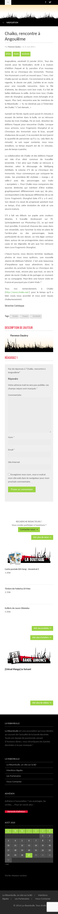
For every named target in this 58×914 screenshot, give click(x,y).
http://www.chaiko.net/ (17, 292)
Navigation (12, 22)
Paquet (25, 316)
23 (50, 850)
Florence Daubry (14, 47)
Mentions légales (14, 770)
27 (29, 855)
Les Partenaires (13, 776)
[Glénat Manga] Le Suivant (18, 669)
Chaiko (16, 54)
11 (15, 846)
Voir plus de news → (42, 537)
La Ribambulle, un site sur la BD (21, 765)
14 (36, 846)
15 (43, 846)
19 (22, 850)
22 (43, 850)
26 (22, 855)
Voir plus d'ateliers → (41, 637)
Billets (8, 54)
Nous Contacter (14, 782)
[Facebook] (45, 2)
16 (50, 846)
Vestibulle (25, 54)
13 (29, 846)
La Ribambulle (11, 731)
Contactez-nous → (29, 529)
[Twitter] (50, 2)
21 (36, 850)
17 (8, 850)
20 (29, 850)
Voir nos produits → (42, 628)
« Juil (7, 864)
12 (22, 846)
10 (8, 846)
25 (15, 855)
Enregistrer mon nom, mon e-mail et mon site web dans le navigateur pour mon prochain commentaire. (28, 478)
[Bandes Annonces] (29, 656)
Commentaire (14, 395)
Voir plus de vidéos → (41, 703)
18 (15, 850)
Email (10, 450)
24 (8, 855)
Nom (10, 437)
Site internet (14, 462)
